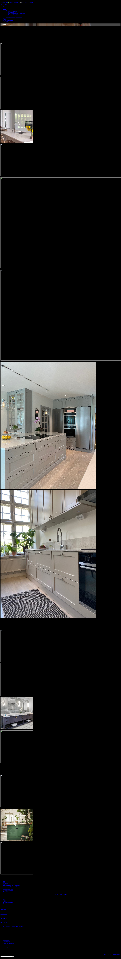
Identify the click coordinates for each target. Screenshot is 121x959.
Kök (4, 884)
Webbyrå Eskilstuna (116, 954)
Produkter (5, 887)
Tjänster (4, 901)
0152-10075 (4, 909)
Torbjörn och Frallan (108, 954)
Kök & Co (6, 947)
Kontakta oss (5, 891)
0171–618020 (4, 922)
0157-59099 (4, 918)
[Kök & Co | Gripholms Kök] (20, 2)
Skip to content (3, 4)
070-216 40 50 (6, 940)
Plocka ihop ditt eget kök (8, 889)
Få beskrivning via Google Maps (7, 943)
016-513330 (4, 914)
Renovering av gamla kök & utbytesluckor (11, 885)
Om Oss (4, 882)
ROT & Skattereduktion (8, 890)
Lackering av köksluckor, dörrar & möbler (11, 886)
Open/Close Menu (4, 2)
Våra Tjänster (5, 883)
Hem (4, 881)
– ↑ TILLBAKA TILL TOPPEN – (60, 894)
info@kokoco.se (7, 941)
